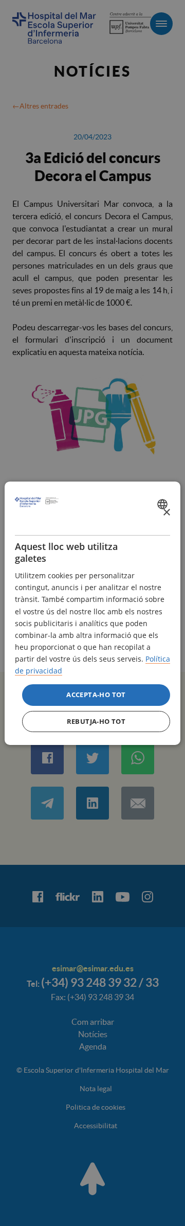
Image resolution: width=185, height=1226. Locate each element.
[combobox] (163, 504)
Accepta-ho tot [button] (96, 694)
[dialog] (92, 612)
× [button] (166, 513)
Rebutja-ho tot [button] (96, 721)
